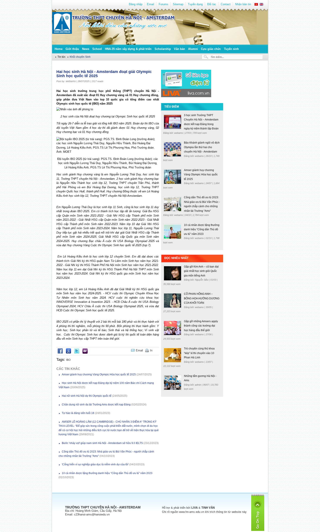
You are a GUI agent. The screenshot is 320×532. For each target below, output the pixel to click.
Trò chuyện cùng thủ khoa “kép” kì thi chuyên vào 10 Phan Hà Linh (199, 353)
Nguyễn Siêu (202, 279)
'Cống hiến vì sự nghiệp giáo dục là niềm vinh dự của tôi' (95, 464)
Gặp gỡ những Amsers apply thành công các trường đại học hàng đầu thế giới (201, 326)
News (85, 49)
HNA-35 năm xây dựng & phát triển (128, 49)
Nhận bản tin (243, 4)
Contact (226, 4)
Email (150, 4)
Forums (163, 4)
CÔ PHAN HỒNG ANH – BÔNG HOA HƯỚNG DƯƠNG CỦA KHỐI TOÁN (201, 298)
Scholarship (163, 49)
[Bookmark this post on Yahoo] (85, 352)
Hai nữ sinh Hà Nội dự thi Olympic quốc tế (86, 395)
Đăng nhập (135, 4)
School (97, 49)
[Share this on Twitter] (77, 352)
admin (198, 384)
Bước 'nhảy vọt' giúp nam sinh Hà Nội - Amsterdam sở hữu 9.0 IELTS (102, 443)
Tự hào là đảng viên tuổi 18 (78, 413)
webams (71, 81)
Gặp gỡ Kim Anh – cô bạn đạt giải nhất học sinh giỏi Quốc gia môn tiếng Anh (201, 271)
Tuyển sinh (231, 49)
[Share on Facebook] (60, 352)
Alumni (193, 49)
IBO (68, 359)
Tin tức (61, 56)
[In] (158, 350)
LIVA (194, 507)
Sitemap (178, 4)
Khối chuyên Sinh (80, 56)
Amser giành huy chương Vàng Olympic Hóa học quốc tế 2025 (99, 374)
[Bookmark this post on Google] (68, 352)
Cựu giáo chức (211, 49)
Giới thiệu (72, 49)
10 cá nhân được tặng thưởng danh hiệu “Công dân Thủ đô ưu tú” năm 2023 (107, 473)
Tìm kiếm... (217, 57)
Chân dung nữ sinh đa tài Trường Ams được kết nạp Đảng (96, 404)
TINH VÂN (208, 507)
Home (58, 49)
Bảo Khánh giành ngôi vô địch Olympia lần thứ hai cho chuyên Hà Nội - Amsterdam (202, 147)
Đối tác (211, 4)
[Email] (156, 350)
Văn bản (179, 49)
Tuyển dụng (195, 4)
